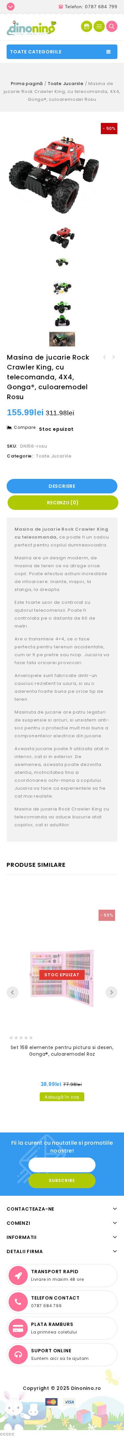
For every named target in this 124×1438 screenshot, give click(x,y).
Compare (25, 427)
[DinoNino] (31, 27)
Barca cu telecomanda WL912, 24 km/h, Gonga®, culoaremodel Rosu (113, 357)
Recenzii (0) (63, 502)
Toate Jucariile (66, 83)
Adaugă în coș (62, 1097)
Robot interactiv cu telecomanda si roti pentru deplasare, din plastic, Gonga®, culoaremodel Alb (104, 357)
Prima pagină (27, 83)
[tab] (62, 486)
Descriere (62, 486)
